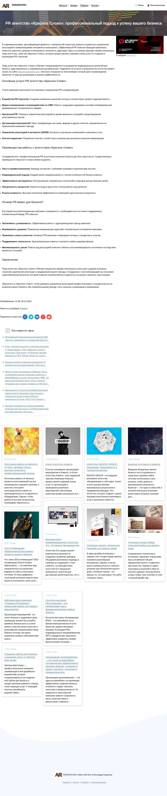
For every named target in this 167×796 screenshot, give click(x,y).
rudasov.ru (131, 55)
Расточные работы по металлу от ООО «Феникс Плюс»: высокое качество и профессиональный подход (21, 469)
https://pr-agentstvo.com (29, 72)
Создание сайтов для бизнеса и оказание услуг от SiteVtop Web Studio (20, 657)
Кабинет (85, 782)
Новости (63, 5)
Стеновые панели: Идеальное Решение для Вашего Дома (103, 547)
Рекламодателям (98, 782)
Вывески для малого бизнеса (144, 464)
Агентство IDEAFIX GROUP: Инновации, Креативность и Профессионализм (102, 467)
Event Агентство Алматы (59, 464)
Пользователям (157, 5)
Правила (66, 782)
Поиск (141, 5)
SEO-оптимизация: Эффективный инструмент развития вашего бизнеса (18, 551)
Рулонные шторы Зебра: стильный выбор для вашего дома (143, 545)
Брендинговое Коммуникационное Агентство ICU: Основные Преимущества (62, 542)
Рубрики (84, 5)
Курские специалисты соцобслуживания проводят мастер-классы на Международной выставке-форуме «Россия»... (26, 409)
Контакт (95, 5)
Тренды (73, 5)
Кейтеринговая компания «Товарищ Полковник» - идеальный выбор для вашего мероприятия (21, 605)
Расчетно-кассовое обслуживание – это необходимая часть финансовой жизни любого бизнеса (60, 606)
